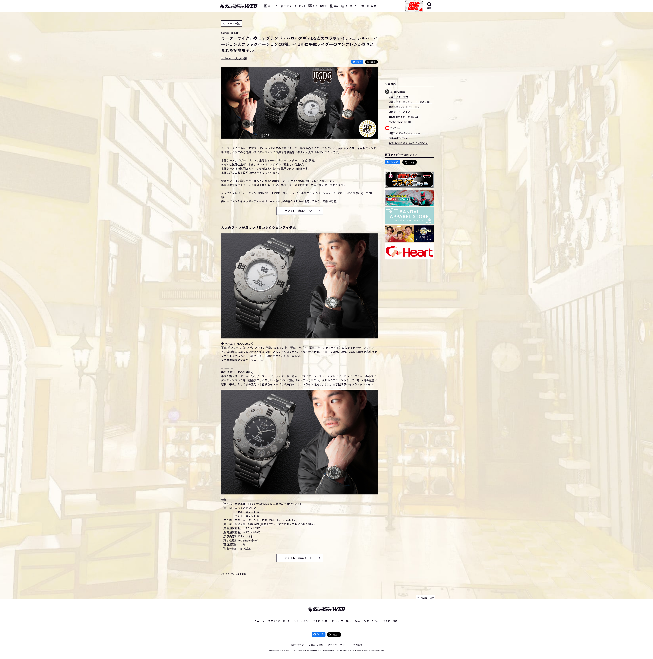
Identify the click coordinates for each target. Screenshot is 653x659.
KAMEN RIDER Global (400, 121)
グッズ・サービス (341, 620)
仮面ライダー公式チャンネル (404, 133)
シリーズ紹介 (301, 620)
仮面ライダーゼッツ (279, 620)
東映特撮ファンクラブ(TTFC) (404, 106)
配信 (357, 620)
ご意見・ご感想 (316, 644)
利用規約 (358, 644)
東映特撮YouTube (398, 138)
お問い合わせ (297, 644)
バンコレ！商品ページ (298, 211)
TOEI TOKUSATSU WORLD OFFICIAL (408, 143)
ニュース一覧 (232, 23)
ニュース (259, 620)
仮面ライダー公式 (398, 97)
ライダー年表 (320, 620)
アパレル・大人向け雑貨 (234, 58)
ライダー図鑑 (390, 620)
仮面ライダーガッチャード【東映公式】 (410, 102)
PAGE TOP (427, 597)
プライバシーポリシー (338, 644)
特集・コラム (371, 620)
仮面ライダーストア (399, 111)
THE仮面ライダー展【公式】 (404, 116)
